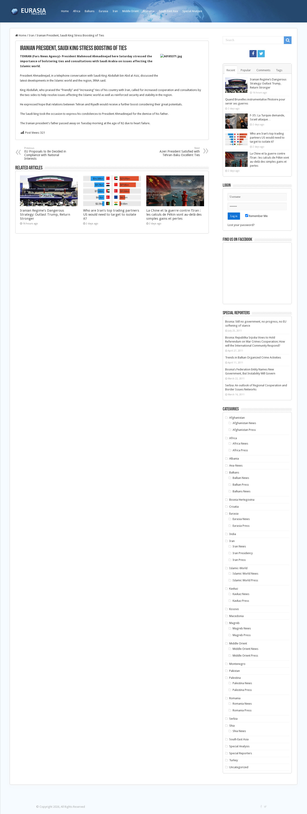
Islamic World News (245, 573)
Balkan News (241, 478)
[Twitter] (261, 53)
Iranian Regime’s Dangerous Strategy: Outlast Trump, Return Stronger (45, 214)
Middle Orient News (245, 648)
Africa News (240, 443)
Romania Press (242, 710)
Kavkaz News (241, 594)
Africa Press (240, 450)
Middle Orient (130, 11)
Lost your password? (241, 225)
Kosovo (234, 609)
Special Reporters (240, 753)
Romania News (242, 703)
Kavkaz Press (241, 600)
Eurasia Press (241, 525)
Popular (246, 70)
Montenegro (237, 664)
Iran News (239, 546)
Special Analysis (192, 11)
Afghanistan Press (244, 429)
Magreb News (242, 628)
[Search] (287, 40)
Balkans (89, 11)
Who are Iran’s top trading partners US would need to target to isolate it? (111, 214)
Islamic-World (238, 568)
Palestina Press (242, 690)
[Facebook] (253, 53)
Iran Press (239, 560)
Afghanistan (237, 417)
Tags (279, 70)
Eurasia (103, 11)
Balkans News (241, 491)
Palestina (235, 677)
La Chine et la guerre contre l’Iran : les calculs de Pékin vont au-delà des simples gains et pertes (174, 214)
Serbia (233, 718)
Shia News (239, 731)
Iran (115, 11)
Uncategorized (238, 767)
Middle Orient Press (245, 655)
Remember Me (258, 216)
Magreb (234, 623)
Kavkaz (233, 588)
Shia (232, 725)
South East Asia (168, 11)
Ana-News (235, 465)
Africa (76, 11)
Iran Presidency (243, 553)
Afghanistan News (244, 423)
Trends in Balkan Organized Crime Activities (253, 357)
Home (65, 11)
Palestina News (242, 683)
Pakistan (234, 670)
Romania (148, 11)
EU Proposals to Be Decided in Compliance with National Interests (45, 153)
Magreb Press (242, 635)
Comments (263, 70)
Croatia (234, 506)
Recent (231, 70)
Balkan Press (241, 484)
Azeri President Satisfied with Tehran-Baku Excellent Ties (180, 152)
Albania (234, 458)
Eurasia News (241, 519)
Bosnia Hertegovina (241, 499)
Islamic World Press (245, 580)
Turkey (233, 760)
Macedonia (236, 616)
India (232, 534)
